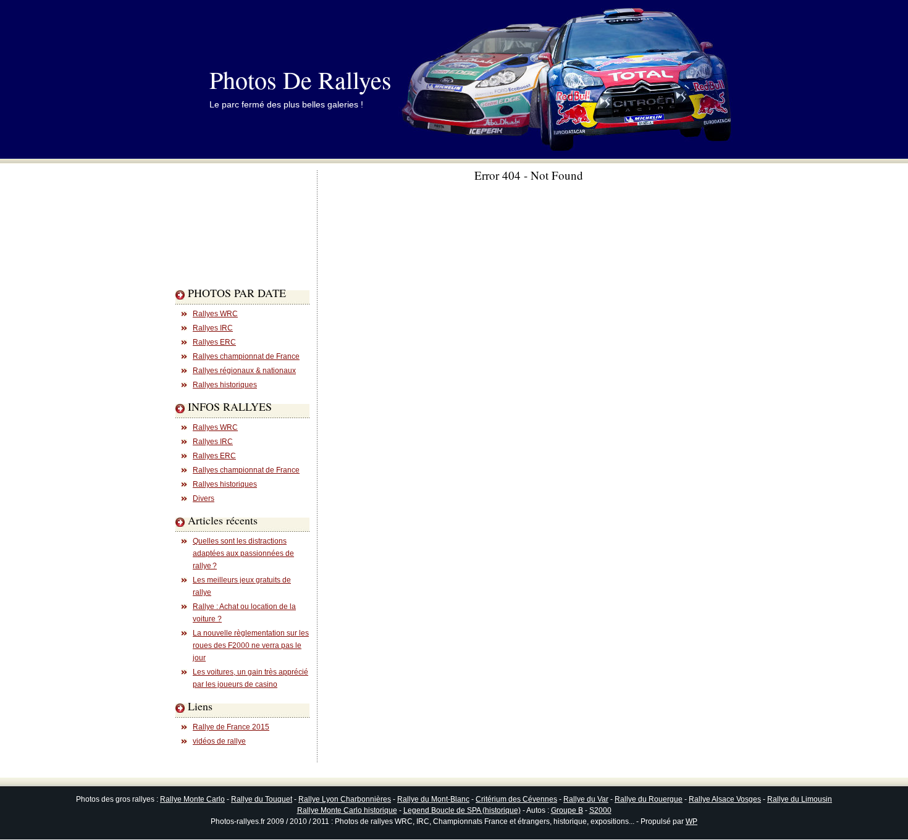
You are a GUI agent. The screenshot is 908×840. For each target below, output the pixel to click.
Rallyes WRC (215, 313)
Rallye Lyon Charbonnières (344, 799)
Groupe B (567, 810)
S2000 (600, 810)
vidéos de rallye (219, 741)
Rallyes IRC (213, 328)
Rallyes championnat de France (246, 356)
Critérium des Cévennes (516, 799)
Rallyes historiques (225, 384)
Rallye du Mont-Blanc (433, 799)
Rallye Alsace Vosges (725, 799)
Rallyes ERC (214, 342)
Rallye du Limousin (799, 799)
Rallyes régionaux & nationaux (244, 370)
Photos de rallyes (300, 79)
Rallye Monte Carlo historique (347, 810)
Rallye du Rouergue (649, 799)
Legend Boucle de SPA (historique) (462, 810)
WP (691, 821)
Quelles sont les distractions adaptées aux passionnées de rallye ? (243, 553)
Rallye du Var (585, 799)
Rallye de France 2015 (231, 727)
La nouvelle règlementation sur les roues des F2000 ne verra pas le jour (251, 645)
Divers (203, 498)
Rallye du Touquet (261, 799)
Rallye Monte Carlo (192, 799)
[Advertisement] (224, 249)
